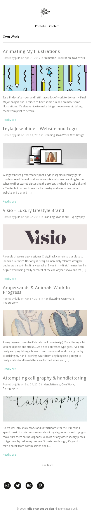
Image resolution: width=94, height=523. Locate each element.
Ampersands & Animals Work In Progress (36, 290)
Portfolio (40, 26)
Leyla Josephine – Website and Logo (40, 128)
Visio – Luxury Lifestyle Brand (33, 210)
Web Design (77, 135)
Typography (77, 217)
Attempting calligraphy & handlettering (44, 378)
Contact (54, 26)
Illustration (64, 57)
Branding (49, 135)
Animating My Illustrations (31, 51)
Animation (50, 57)
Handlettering (52, 298)
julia (17, 57)
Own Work (78, 57)
